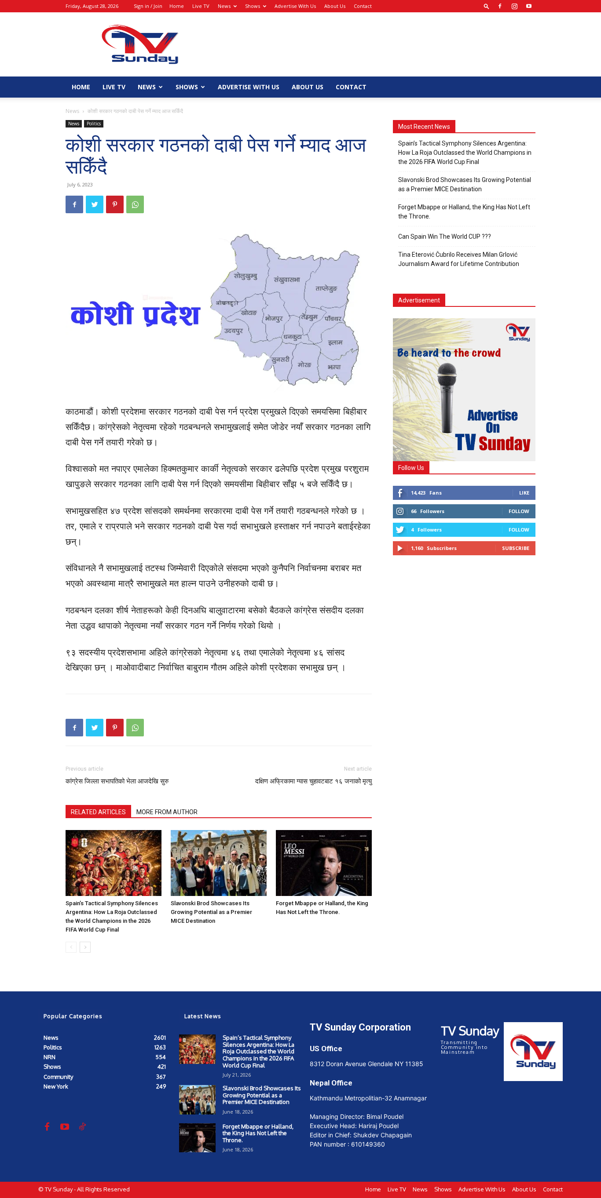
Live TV (200, 6)
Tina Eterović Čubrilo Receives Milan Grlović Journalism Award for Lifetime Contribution (458, 259)
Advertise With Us (295, 6)
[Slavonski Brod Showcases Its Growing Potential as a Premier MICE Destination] (219, 863)
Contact (363, 6)
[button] (486, 6)
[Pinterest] (115, 204)
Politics (94, 123)
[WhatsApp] (135, 204)
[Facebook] (499, 6)
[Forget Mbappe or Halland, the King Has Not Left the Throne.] (324, 863)
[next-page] (85, 947)
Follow (519, 511)
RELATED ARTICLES (98, 812)
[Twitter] (94, 204)
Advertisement (419, 300)
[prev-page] (71, 947)
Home (176, 6)
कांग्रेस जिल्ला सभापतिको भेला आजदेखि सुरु (117, 781)
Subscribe (515, 548)
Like (524, 492)
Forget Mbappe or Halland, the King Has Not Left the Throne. (464, 212)
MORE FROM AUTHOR (167, 812)
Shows (252, 6)
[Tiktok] (82, 1127)
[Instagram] (514, 6)
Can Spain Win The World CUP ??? (444, 236)
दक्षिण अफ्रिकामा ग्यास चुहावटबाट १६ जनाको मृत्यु (313, 781)
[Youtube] (528, 6)
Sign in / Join (148, 6)
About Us (334, 6)
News (224, 6)
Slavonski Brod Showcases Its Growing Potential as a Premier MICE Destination (211, 912)
